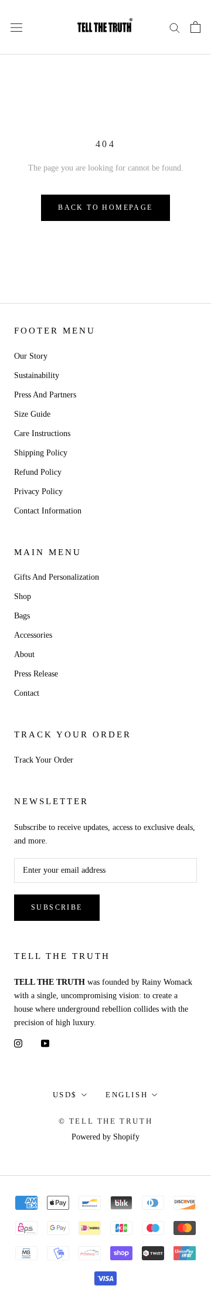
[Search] (174, 27)
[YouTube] (45, 1042)
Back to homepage (105, 207)
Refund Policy (38, 472)
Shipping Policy (40, 452)
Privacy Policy (38, 491)
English (127, 1094)
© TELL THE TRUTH (106, 1121)
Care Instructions (42, 433)
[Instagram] (18, 1042)
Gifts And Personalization (56, 577)
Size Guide (32, 414)
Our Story (30, 356)
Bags (22, 615)
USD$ (65, 1094)
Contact (26, 693)
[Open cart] (195, 27)
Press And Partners (45, 394)
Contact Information (47, 510)
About (24, 654)
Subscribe (57, 907)
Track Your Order (43, 760)
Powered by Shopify (105, 1136)
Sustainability (36, 375)
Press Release (36, 673)
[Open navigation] (16, 27)
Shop (22, 596)
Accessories (33, 635)
